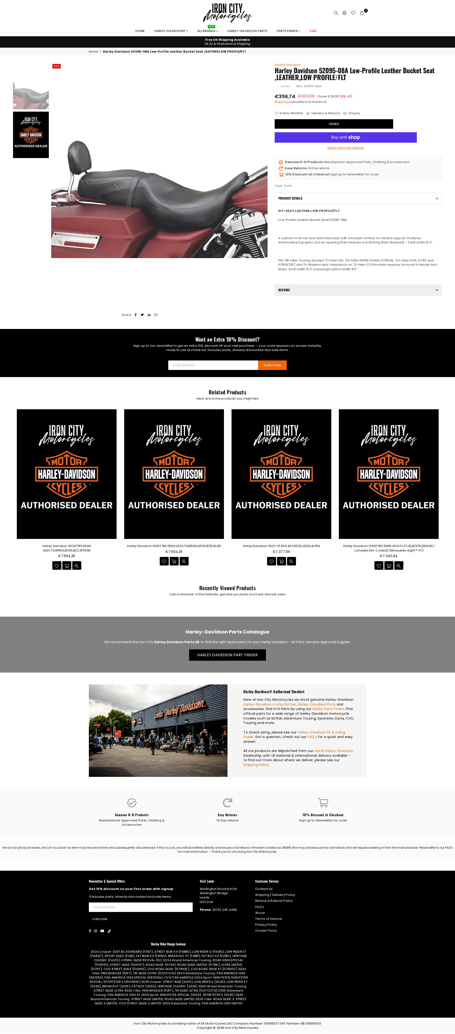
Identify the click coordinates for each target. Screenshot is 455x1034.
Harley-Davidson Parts (247, 31)
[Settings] (344, 13)
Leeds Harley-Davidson (333, 750)
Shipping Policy (256, 764)
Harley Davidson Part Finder (227, 655)
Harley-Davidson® (170, 31)
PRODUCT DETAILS (290, 198)
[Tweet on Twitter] (142, 315)
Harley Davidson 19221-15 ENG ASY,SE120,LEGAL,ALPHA (281, 546)
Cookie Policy (266, 930)
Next (263, 160)
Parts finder (287, 31)
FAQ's (312, 736)
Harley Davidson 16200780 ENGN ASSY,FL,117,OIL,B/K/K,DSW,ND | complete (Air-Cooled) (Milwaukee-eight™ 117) (388, 548)
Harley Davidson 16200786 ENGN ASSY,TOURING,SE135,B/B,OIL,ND (174, 546)
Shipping (282, 102)
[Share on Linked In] (149, 315)
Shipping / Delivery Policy (275, 895)
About (260, 913)
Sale (56, 66)
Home (140, 31)
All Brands (206, 29)
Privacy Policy (266, 924)
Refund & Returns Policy (274, 900)
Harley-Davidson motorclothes (269, 704)
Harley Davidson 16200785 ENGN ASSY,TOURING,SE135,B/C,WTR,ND (67, 548)
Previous (55, 160)
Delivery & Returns (325, 113)
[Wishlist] (353, 13)
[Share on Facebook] (136, 315)
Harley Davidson (288, 65)
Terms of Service (268, 918)
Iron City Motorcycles (241, 1027)
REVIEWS (284, 289)
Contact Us (264, 889)
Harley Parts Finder (328, 708)
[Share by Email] (156, 315)
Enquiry (354, 113)
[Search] (336, 13)
